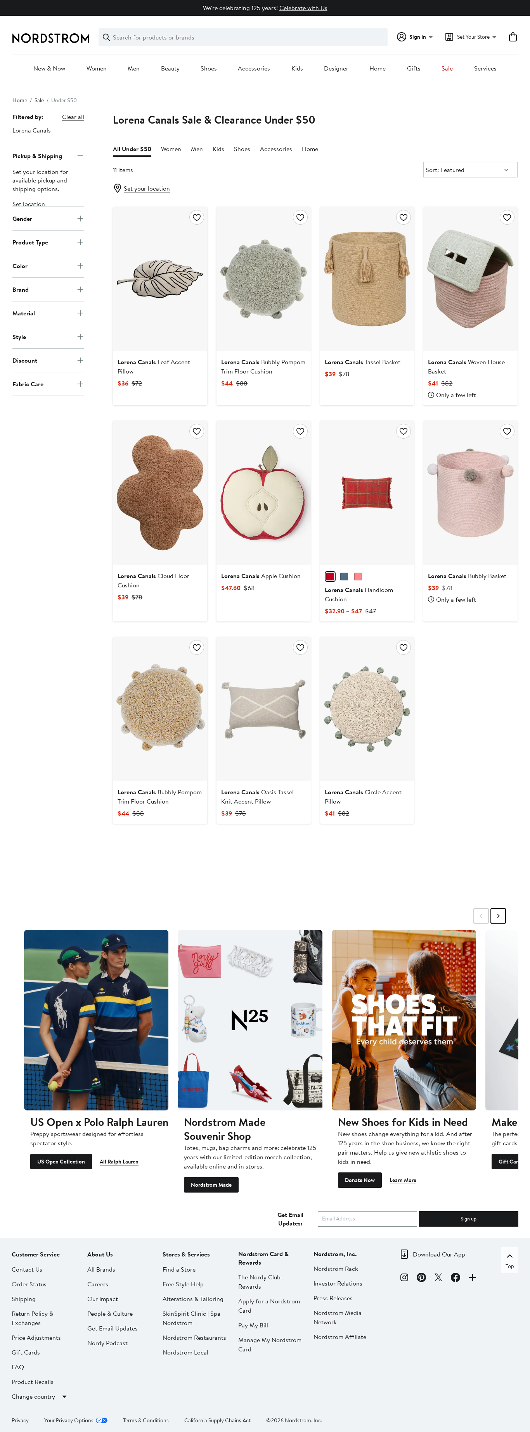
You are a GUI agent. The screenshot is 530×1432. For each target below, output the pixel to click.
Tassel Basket (362, 362)
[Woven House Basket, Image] (470, 279)
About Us (100, 1254)
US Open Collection (61, 1161)
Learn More (403, 1180)
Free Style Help (183, 1284)
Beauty (170, 68)
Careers (97, 1284)
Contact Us (27, 1269)
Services (485, 68)
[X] (438, 1278)
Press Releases (333, 1298)
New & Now (49, 68)
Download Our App (439, 1254)
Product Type (30, 242)
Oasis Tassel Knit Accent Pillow (257, 797)
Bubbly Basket (467, 575)
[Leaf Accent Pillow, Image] (160, 279)
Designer (336, 68)
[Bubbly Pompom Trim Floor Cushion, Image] (264, 279)
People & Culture (110, 1313)
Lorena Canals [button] (31, 130)
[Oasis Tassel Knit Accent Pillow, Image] (264, 709)
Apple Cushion (261, 575)
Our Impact (102, 1298)
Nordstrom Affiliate (339, 1336)
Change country (33, 1396)
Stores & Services (186, 1254)
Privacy (20, 1420)
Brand (20, 289)
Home (377, 68)
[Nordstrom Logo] (50, 38)
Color (20, 265)
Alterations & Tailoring (193, 1298)
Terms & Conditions (146, 1420)
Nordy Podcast (107, 1343)
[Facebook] (455, 1278)
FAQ (18, 1367)
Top (510, 1266)
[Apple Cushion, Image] (264, 493)
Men (134, 68)
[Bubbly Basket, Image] (470, 493)
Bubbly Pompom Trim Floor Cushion (263, 366)
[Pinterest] (421, 1278)
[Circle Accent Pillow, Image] (367, 709)
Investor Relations (337, 1283)
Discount (24, 360)
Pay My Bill (253, 1325)
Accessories (254, 68)
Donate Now (360, 1180)
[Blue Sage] (344, 576)
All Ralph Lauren (119, 1161)
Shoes (209, 68)
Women (97, 68)
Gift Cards (26, 1352)
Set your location (147, 188)
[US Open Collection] (96, 1020)
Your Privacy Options (69, 1420)
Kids (297, 68)
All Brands (101, 1269)
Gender (22, 218)
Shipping (24, 1298)
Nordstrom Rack (335, 1268)
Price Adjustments (36, 1337)
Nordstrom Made (211, 1185)
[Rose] (358, 576)
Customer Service (36, 1254)
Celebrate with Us (303, 7)
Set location (28, 204)
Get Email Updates (112, 1328)
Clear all (73, 116)
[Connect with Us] (472, 1278)
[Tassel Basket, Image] (367, 279)
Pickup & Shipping (37, 155)
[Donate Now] (404, 1020)
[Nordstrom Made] (250, 1020)
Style (19, 336)
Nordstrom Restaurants (194, 1337)
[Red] (330, 576)
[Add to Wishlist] (196, 217)
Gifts (414, 68)
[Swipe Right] (498, 916)
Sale (447, 68)
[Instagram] (404, 1278)
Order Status (29, 1284)
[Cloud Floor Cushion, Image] (160, 493)
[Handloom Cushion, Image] (367, 493)
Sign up (468, 1218)
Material (23, 312)
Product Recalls (33, 1381)
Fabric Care (27, 383)
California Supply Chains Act (217, 1420)
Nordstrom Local (185, 1352)
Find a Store (179, 1269)
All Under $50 (132, 149)
